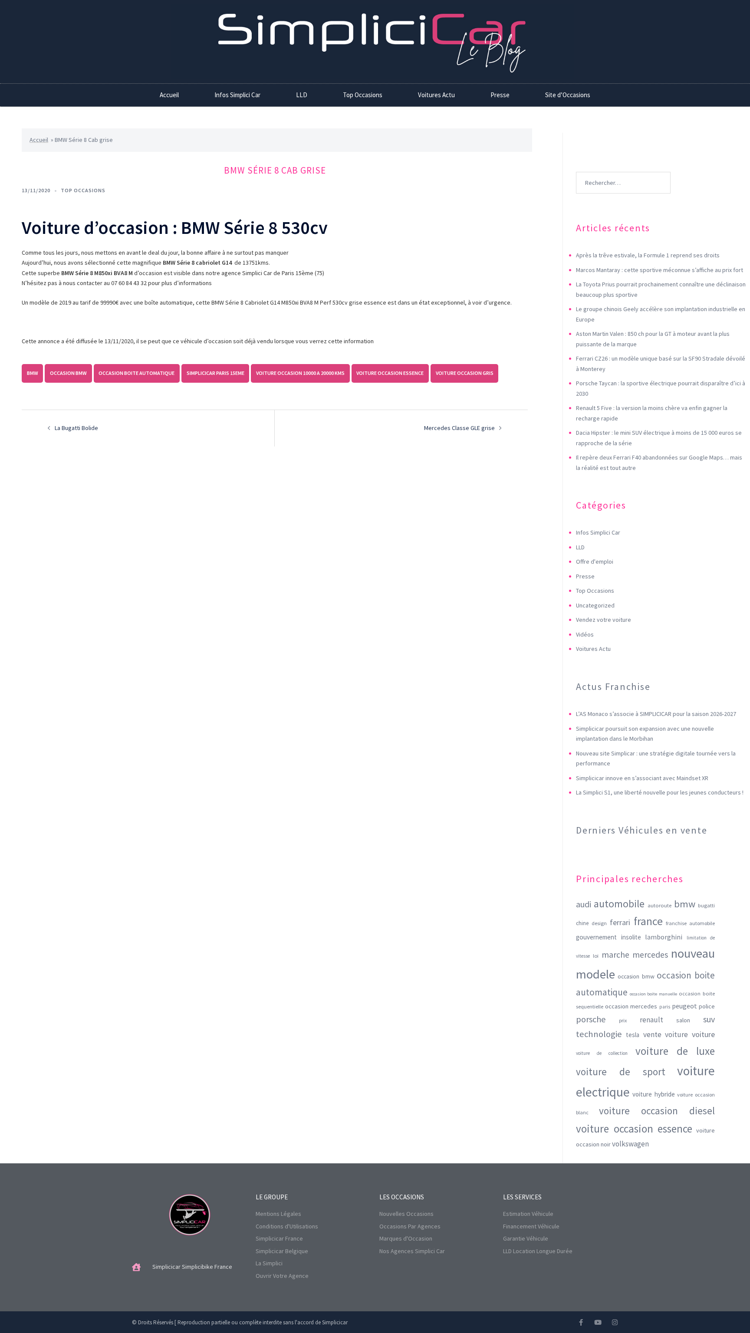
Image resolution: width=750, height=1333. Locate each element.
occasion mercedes (631, 1006)
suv (709, 1019)
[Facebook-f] (581, 1322)
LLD (301, 95)
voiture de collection (602, 1053)
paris (664, 1007)
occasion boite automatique (136, 373)
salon (683, 1020)
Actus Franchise (613, 686)
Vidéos (585, 634)
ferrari (620, 922)
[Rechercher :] (623, 170)
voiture (703, 1034)
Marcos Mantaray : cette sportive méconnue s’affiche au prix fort (659, 270)
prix (623, 1020)
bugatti (706, 905)
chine (582, 923)
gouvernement (596, 937)
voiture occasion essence (390, 373)
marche (615, 954)
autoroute (659, 905)
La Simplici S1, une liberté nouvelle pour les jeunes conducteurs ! (659, 792)
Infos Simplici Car (237, 95)
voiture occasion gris (464, 373)
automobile (619, 903)
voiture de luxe (675, 1051)
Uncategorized (595, 605)
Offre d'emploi (594, 561)
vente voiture (665, 1034)
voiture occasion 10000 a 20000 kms (300, 373)
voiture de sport (620, 1071)
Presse (500, 95)
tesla (632, 1035)
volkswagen (630, 1144)
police (707, 1006)
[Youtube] (598, 1322)
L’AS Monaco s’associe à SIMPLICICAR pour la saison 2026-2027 (656, 714)
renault (651, 1019)
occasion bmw (68, 373)
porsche (591, 1019)
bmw (32, 373)
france (648, 921)
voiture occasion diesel (657, 1110)
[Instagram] (615, 1322)
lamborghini (663, 936)
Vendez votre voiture (603, 620)
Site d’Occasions (567, 95)
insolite (631, 937)
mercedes (650, 954)
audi (583, 904)
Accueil (169, 95)
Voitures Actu (436, 95)
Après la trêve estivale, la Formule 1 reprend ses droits (648, 255)
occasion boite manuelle (653, 994)
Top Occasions (362, 95)
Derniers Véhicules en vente (641, 830)
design (599, 923)
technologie (599, 1034)
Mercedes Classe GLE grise (459, 428)
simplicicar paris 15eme (215, 373)
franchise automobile (690, 923)
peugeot (684, 1005)
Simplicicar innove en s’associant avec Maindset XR (642, 778)
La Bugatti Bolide (76, 428)
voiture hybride (653, 1094)
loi (596, 955)
